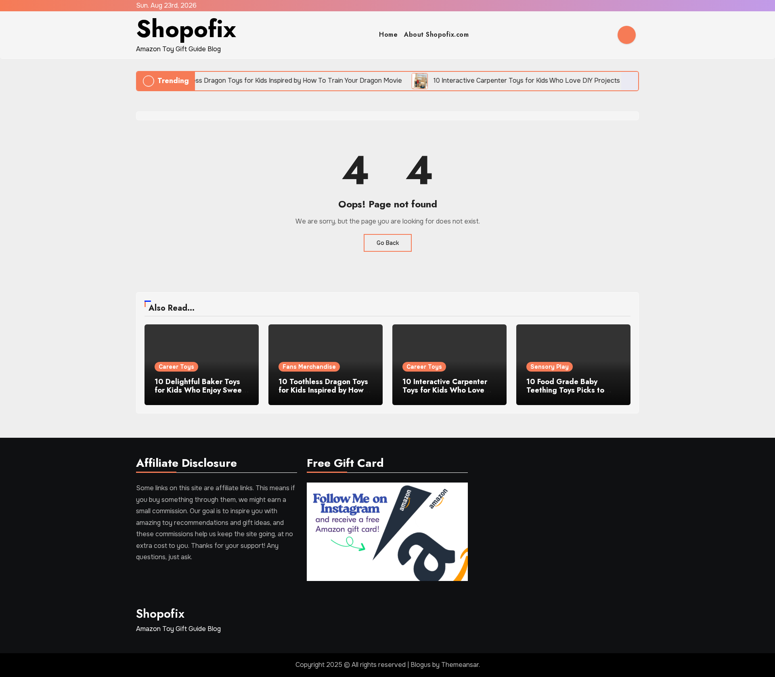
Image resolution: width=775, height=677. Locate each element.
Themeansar (460, 664)
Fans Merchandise (309, 366)
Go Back (388, 243)
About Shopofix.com (436, 34)
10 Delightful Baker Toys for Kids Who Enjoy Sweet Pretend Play (200, 390)
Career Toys (176, 366)
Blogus (421, 664)
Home (388, 34)
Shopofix (186, 28)
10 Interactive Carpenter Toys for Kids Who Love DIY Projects (444, 390)
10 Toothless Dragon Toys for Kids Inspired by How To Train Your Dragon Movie (323, 394)
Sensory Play (549, 366)
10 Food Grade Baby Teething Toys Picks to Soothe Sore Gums (565, 390)
